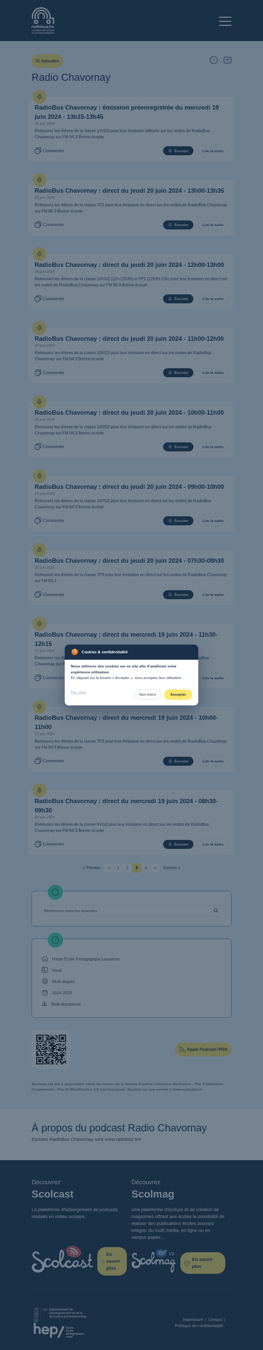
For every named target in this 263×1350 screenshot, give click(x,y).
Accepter (178, 694)
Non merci (147, 694)
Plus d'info (78, 693)
